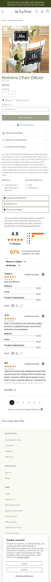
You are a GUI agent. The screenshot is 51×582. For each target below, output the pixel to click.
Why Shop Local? (12, 505)
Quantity (6, 89)
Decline (24, 570)
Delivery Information (14, 511)
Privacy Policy (23, 557)
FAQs (7, 494)
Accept (24, 564)
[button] (36, 11)
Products (9, 451)
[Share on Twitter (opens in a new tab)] (17, 306)
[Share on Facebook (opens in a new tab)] (12, 306)
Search (8, 472)
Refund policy (11, 522)
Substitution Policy (13, 527)
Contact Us (10, 499)
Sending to (10, 104)
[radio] (37, 233)
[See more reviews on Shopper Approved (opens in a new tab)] (21, 306)
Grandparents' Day (13, 440)
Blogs (7, 478)
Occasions (9, 445)
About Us (9, 457)
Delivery (9, 100)
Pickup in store (22, 100)
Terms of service (12, 533)
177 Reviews (17, 244)
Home (4, 20)
